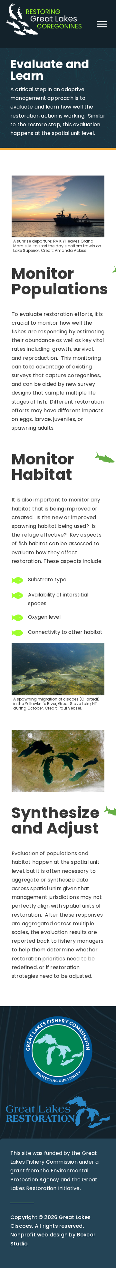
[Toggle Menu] (102, 24)
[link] (44, 33)
